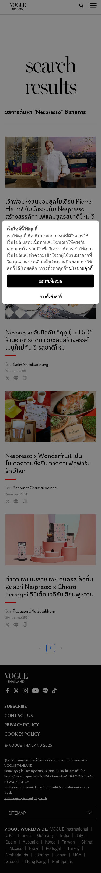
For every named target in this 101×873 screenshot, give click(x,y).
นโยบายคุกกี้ (81, 268)
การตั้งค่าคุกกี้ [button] (51, 296)
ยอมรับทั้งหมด (50, 281)
